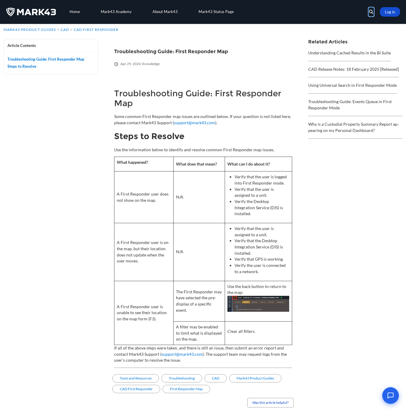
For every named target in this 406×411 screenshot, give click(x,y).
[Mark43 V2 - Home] (31, 12)
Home (75, 11)
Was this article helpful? (270, 402)
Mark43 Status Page (216, 11)
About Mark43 (165, 11)
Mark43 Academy (116, 11)
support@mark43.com (194, 122)
